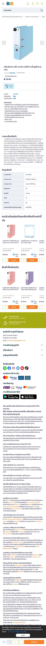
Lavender (12, 502)
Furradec (15, 584)
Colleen (7, 532)
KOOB (35, 507)
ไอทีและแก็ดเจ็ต (18, 565)
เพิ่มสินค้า (14, 260)
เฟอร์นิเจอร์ (17, 580)
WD (34, 569)
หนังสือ (9, 500)
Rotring (17, 521)
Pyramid (21, 532)
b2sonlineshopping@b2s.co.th (16, 340)
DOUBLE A (39, 521)
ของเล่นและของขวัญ (18, 542)
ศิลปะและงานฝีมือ (20, 530)
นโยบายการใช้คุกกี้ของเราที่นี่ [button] (17, 632)
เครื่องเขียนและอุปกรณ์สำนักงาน (12, 17)
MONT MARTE (7, 534)
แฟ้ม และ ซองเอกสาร (32, 17)
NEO (41, 567)
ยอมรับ (23, 635)
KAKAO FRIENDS (19, 546)
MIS (30, 504)
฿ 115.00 (7, 79)
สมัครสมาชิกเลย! (20, 622)
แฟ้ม (43, 17)
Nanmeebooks (16, 509)
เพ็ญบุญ (16, 504)
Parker (5, 521)
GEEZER (20, 572)
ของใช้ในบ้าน (13, 555)
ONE (40, 582)
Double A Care (36, 557)
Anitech (35, 555)
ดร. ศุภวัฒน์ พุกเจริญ (33, 502)
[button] (4, 43)
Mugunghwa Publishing (10, 507)
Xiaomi (12, 557)
